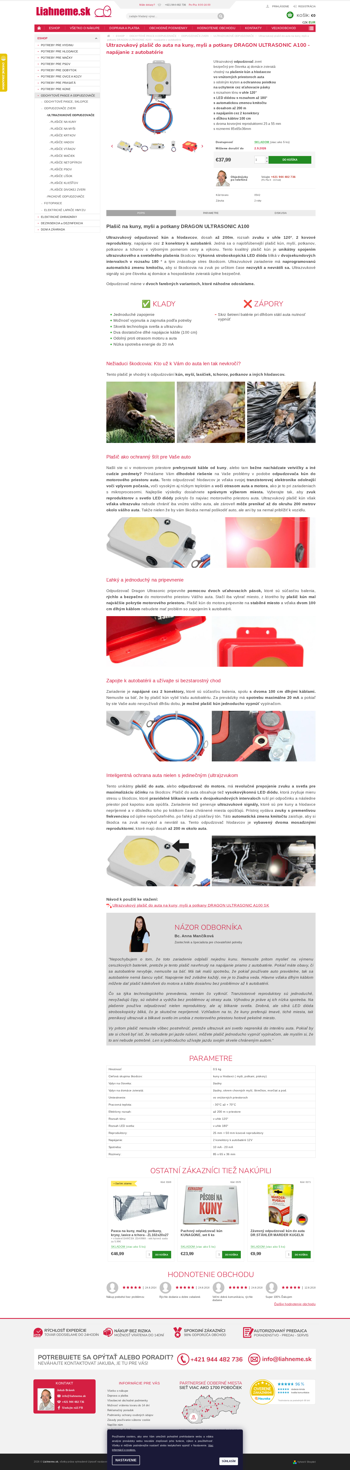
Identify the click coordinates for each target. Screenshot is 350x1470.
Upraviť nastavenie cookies (104, 1461)
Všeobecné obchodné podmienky (127, 1400)
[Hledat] (221, 16)
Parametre (211, 213)
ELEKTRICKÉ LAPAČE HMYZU (64, 210)
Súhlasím (229, 1461)
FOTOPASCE (53, 203)
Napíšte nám (115, 1424)
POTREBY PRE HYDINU (57, 45)
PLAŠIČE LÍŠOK (61, 176)
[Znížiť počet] (267, 161)
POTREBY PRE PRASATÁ (58, 82)
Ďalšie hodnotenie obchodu (295, 1304)
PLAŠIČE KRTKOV (63, 135)
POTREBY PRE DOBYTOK (59, 70)
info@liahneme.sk (74, 1396)
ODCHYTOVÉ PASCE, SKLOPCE (66, 101)
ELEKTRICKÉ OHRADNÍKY (59, 217)
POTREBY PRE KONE (55, 89)
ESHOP (54, 28)
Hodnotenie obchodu (216, 28)
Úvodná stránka (39, 28)
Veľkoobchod (284, 28)
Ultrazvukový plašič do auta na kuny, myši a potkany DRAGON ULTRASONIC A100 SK (190, 905)
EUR (312, 22)
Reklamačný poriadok (120, 1410)
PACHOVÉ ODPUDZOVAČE (65, 196)
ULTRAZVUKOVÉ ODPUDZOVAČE (71, 115)
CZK (305, 22)
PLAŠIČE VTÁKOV (63, 149)
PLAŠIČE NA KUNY (63, 121)
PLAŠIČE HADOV (62, 142)
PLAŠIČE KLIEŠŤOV (64, 183)
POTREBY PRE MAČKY (57, 57)
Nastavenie (126, 1460)
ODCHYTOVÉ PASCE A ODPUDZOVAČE (68, 95)
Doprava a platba (124, 28)
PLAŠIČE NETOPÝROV (66, 162)
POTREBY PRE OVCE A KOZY (61, 76)
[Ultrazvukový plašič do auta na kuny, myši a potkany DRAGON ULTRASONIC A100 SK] (109, 905)
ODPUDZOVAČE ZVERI (60, 108)
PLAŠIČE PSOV (61, 169)
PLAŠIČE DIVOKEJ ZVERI (68, 189)
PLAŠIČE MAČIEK (63, 155)
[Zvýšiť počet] (267, 158)
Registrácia (307, 6)
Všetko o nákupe (85, 28)
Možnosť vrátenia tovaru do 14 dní (128, 1405)
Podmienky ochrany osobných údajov (130, 1415)
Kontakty (253, 28)
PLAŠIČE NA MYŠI (63, 128)
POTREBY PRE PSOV (55, 64)
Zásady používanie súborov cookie (128, 1419)
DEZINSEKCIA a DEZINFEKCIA (62, 223)
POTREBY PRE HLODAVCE (59, 51)
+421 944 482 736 (73, 1401)
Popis (141, 213)
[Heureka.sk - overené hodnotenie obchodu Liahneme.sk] (283, 1391)
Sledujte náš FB (72, 1407)
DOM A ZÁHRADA (53, 229)
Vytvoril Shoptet (306, 1461)
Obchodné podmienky (168, 28)
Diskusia (281, 213)
